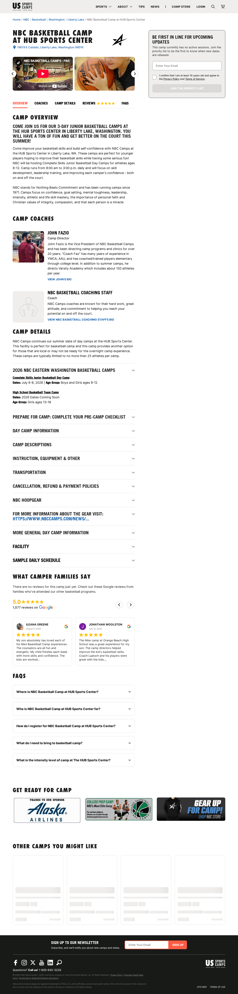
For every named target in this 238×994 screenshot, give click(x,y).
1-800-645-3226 (50, 970)
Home (17, 19)
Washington (57, 19)
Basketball (39, 19)
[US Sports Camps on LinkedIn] (50, 962)
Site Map (202, 987)
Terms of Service (195, 78)
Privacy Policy (171, 78)
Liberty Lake (76, 19)
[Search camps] (59, 962)
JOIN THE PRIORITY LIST (187, 88)
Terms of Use (217, 987)
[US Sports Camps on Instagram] (24, 962)
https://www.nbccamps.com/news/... (51, 518)
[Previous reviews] (13, 74)
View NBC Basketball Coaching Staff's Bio (81, 319)
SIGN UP (177, 945)
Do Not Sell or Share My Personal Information (39, 978)
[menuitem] (104, 6)
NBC (26, 19)
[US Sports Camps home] (32, 7)
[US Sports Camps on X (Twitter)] (33, 962)
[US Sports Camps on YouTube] (41, 962)
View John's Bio (60, 279)
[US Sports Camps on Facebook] (15, 962)
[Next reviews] (134, 74)
